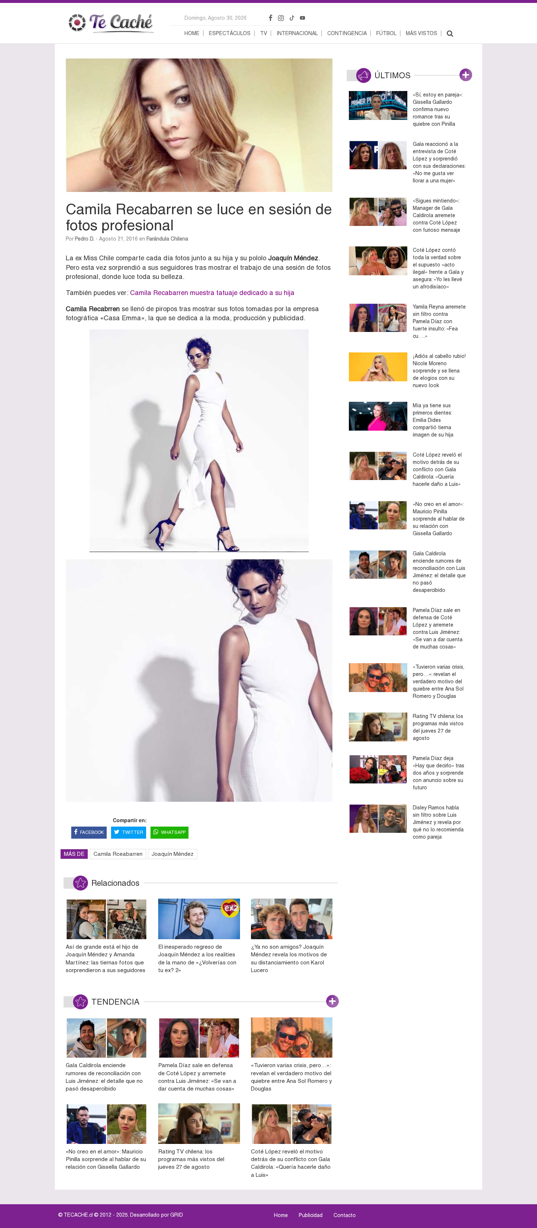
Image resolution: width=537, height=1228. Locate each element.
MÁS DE (74, 854)
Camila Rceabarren (118, 854)
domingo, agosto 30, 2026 (215, 18)
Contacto (345, 1215)
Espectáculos (230, 33)
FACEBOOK (92, 832)
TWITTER (132, 832)
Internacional (297, 33)
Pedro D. (84, 239)
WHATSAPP (173, 832)
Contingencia (347, 33)
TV (263, 33)
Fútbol (386, 33)
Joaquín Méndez (173, 854)
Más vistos (421, 33)
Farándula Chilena (167, 239)
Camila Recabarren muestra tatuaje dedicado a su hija (212, 292)
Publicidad (311, 1215)
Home (191, 33)
